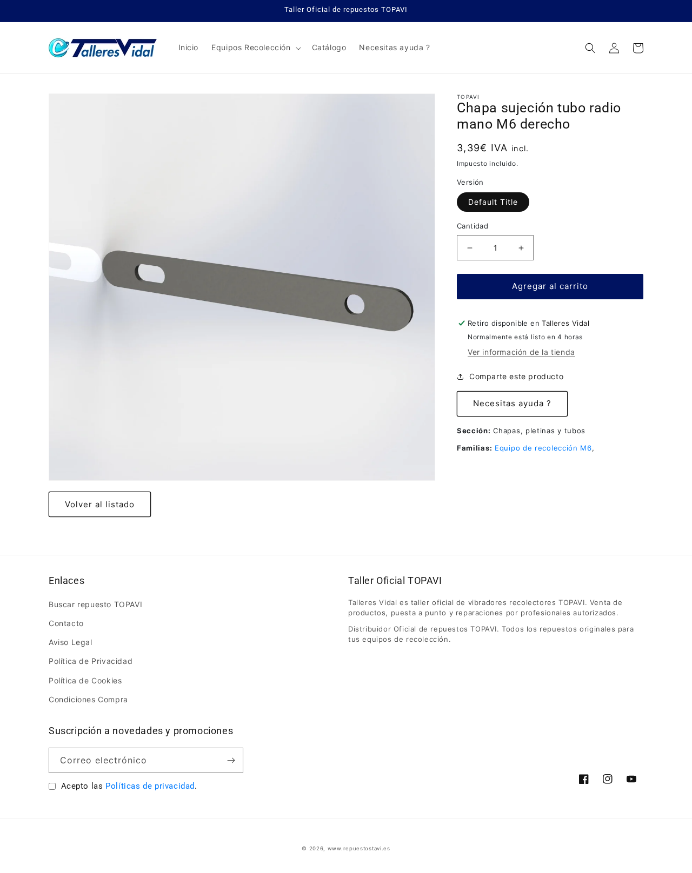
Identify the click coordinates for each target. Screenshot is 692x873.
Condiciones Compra (88, 699)
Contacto (66, 623)
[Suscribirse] (231, 760)
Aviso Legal (70, 642)
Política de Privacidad (90, 661)
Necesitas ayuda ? (512, 404)
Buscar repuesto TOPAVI (95, 604)
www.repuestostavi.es (359, 848)
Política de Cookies (85, 680)
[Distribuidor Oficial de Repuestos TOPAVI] (103, 48)
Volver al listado (100, 504)
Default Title (493, 202)
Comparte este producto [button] (516, 376)
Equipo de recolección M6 (543, 448)
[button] (255, 47)
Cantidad (472, 226)
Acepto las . (129, 786)
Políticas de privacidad (150, 786)
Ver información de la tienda (521, 352)
